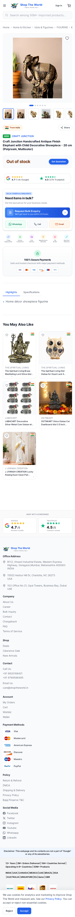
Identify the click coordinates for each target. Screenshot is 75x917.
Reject (9, 910)
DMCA (6, 785)
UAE (41, 872)
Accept (24, 910)
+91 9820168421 (12, 673)
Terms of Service (12, 631)
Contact (7, 616)
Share (67, 127)
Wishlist (7, 712)
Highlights (11, 292)
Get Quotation (59, 161)
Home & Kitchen (22, 27)
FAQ (5, 626)
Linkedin (12, 837)
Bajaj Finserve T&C (13, 799)
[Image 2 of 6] (35, 105)
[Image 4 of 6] (40, 105)
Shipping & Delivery (14, 790)
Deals (6, 645)
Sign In (58, 5)
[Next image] (67, 68)
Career (6, 606)
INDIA (8, 872)
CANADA (23, 872)
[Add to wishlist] (67, 38)
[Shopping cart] (69, 5)
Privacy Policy (54, 898)
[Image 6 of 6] (45, 105)
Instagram (12, 822)
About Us (8, 601)
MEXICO (33, 872)
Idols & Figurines (44, 27)
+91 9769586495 (13, 677)
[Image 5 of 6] (42, 105)
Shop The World (31, 4)
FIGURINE (62, 27)
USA (15, 872)
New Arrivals (10, 655)
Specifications (31, 292)
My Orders (9, 702)
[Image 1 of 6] (31, 105)
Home (6, 27)
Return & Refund (12, 780)
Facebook (12, 813)
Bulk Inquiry (9, 611)
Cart (5, 707)
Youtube (11, 827)
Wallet (6, 716)
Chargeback (10, 621)
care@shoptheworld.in (15, 687)
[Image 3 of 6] (37, 105)
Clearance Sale (11, 650)
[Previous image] (7, 68)
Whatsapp (13, 832)
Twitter (11, 818)
